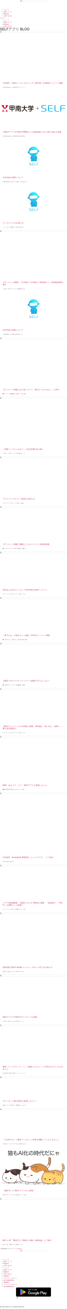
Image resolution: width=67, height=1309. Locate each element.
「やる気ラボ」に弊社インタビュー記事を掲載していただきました (31, 1140)
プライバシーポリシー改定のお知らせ (19, 499)
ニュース (6, 9)
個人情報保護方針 (9, 1280)
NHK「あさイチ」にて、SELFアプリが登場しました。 (26, 785)
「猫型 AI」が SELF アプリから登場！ (19, 1190)
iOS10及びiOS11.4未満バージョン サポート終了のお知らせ (27, 967)
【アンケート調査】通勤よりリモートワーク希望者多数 (26, 544)
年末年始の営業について (13, 177)
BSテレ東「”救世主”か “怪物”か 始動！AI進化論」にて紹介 (27, 1240)
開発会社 (6, 14)
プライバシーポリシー (10, 1278)
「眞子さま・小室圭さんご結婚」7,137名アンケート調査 (26, 635)
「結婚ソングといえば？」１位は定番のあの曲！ (23, 449)
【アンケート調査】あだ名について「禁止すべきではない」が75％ (31, 390)
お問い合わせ (7, 16)
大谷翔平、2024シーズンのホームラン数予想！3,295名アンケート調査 (33, 83)
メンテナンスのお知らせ (13, 223)
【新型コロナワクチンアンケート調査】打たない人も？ (26, 681)
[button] (33, 18)
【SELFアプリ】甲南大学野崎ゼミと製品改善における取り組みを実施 (32, 132)
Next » (20, 1248)
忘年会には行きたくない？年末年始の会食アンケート (25, 590)
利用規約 (6, 1276)
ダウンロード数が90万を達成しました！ (20, 1101)
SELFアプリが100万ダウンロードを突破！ (21, 1017)
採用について (7, 11)
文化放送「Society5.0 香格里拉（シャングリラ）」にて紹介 (28, 857)
